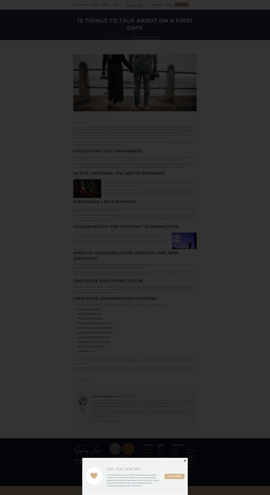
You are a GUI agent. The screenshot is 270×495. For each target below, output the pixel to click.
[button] (185, 461)
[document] (135, 247)
